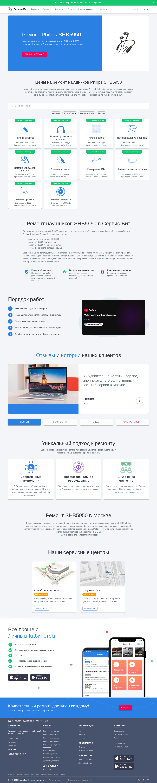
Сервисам (47, 770)
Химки (116, 738)
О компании (13, 738)
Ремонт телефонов (51, 731)
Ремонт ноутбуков (50, 734)
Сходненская (119, 731)
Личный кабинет (85, 763)
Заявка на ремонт (86, 9)
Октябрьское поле (121, 734)
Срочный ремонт (50, 750)
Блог (80, 731)
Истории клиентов (85, 750)
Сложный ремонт (50, 754)
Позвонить (102, 9)
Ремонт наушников (51, 741)
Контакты (12, 742)
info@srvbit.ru (119, 743)
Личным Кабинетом (31, 636)
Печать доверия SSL (56, 780)
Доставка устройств (51, 761)
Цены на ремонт (85, 759)
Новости (81, 734)
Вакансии (12, 745)
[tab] (24, 422)
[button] (145, 9)
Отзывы (45, 355)
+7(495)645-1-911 (121, 747)
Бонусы (135, 9)
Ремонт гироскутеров (52, 745)
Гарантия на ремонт (51, 757)
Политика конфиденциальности (80, 780)
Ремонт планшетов (51, 738)
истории (70, 355)
